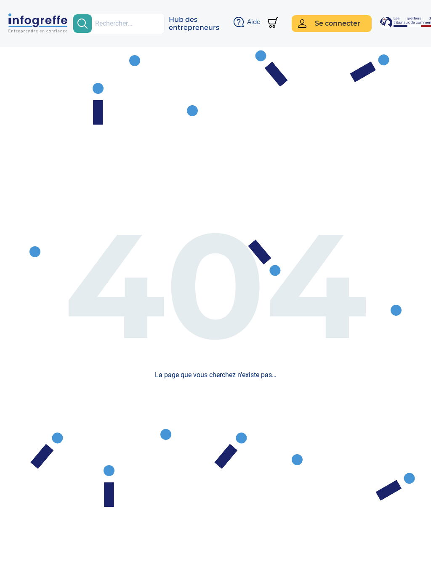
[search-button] (82, 23)
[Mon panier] (273, 23)
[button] (194, 24)
